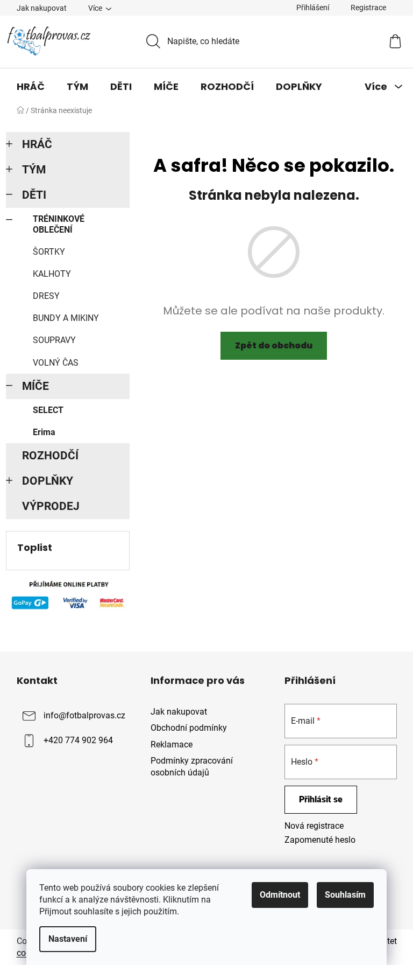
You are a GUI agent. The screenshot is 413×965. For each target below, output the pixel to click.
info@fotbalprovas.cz (84, 716)
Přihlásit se (321, 799)
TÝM (34, 169)
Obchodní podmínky (189, 728)
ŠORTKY (49, 252)
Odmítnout (280, 895)
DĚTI (34, 194)
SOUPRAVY (54, 340)
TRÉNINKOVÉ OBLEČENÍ (58, 224)
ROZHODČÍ (50, 455)
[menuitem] (30, 86)
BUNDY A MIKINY (66, 318)
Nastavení (67, 939)
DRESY (46, 296)
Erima (44, 432)
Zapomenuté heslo (319, 840)
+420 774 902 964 (78, 741)
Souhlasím (345, 895)
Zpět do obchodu (273, 345)
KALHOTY (52, 274)
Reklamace (172, 744)
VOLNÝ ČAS (56, 363)
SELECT (48, 410)
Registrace (368, 7)
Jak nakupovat (42, 8)
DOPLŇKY (47, 480)
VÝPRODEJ (51, 506)
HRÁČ (37, 144)
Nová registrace (314, 826)
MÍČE (35, 386)
